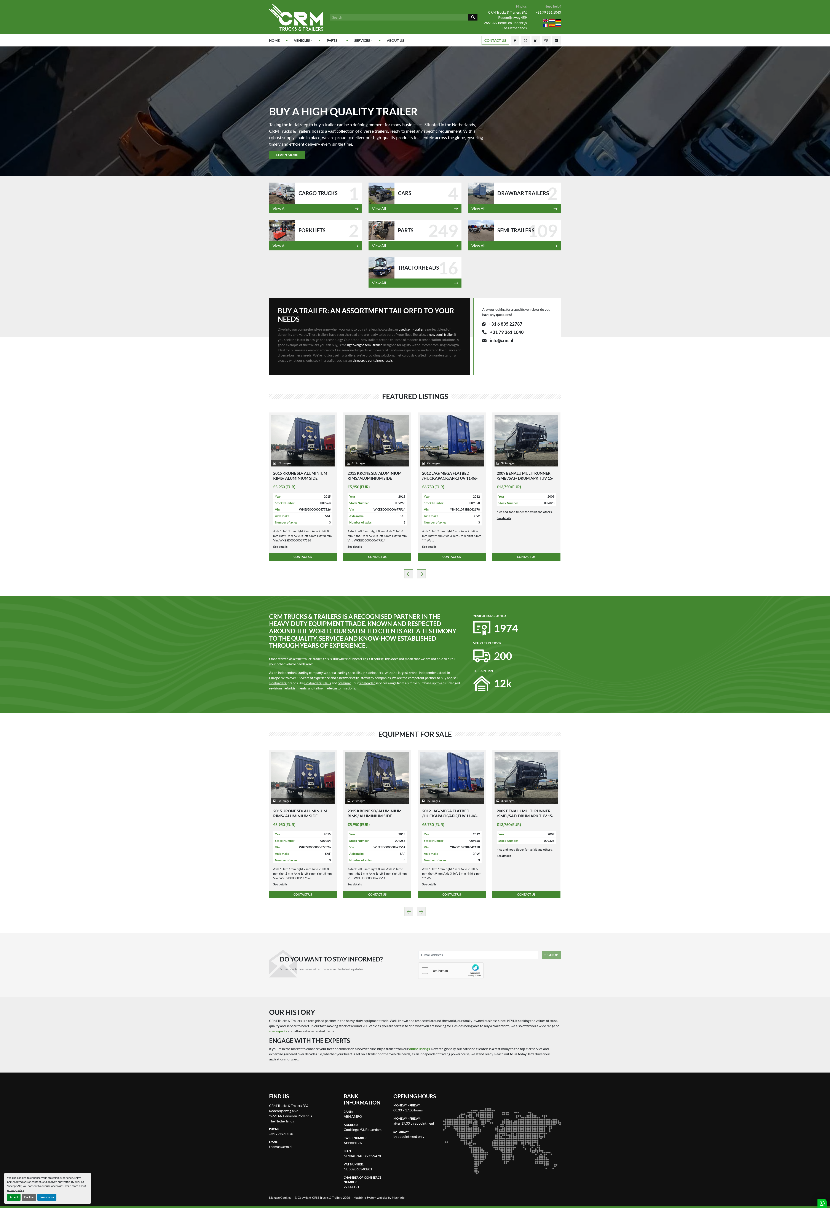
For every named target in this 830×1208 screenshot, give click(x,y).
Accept (14, 1197)
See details (280, 518)
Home (274, 40)
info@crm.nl (501, 340)
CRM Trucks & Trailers (327, 1197)
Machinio (398, 1197)
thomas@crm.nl (280, 1146)
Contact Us (495, 40)
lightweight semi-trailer (364, 345)
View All (280, 208)
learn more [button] (287, 155)
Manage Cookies (280, 1197)
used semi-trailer (411, 329)
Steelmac (344, 683)
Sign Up (551, 955)
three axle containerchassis (373, 360)
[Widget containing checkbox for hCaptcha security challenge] (451, 970)
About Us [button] (395, 40)
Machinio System (364, 1197)
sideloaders (277, 683)
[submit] (472, 17)
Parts (332, 40)
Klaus (326, 683)
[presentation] (408, 573)
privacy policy (15, 1190)
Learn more (47, 1197)
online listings (419, 1049)
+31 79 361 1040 (548, 12)
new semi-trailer (441, 334)
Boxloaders (312, 683)
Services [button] (362, 40)
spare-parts (278, 1031)
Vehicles (302, 40)
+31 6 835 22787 (505, 323)
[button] (303, 40)
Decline (29, 1197)
